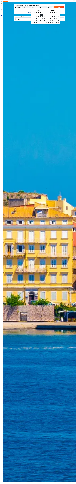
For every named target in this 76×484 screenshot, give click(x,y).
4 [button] (42, 14)
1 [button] (36, 14)
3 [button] (40, 14)
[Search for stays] (1, 5)
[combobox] (23, 7)
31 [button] (58, 22)
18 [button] (42, 18)
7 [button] (52, 16)
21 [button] (34, 20)
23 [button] (38, 20)
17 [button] (40, 18)
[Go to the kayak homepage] (5, 1)
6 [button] (50, 16)
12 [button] (44, 16)
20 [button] (32, 20)
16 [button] (38, 18)
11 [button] (42, 16)
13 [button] (50, 18)
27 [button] (32, 22)
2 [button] (38, 14)
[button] (1, 1)
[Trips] (1, 13)
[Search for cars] (1, 7)
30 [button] (38, 22)
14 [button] (34, 18)
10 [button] (40, 16)
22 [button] (36, 20)
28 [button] (34, 22)
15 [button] (36, 18)
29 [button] (36, 22)
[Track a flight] (1, 11)
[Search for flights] (1, 3)
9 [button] (38, 16)
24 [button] (40, 20)
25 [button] (42, 20)
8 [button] (36, 16)
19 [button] (44, 18)
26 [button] (44, 20)
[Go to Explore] (1, 9)
